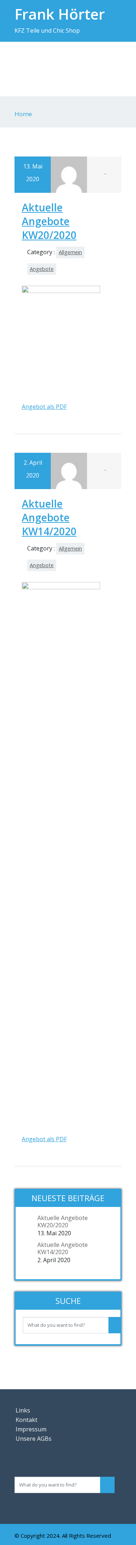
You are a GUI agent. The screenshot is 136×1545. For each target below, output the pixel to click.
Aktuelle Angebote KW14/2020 (49, 517)
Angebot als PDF (44, 407)
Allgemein (70, 252)
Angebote (42, 268)
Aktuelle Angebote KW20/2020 (49, 221)
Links (23, 1410)
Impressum (31, 1429)
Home (23, 114)
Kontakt (26, 1420)
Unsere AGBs (33, 1439)
